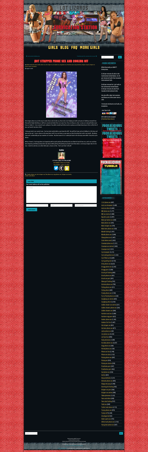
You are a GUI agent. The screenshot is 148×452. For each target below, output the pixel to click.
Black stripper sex (106, 226)
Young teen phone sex (107, 425)
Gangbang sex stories (107, 299)
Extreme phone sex (106, 284)
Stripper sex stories (66, 174)
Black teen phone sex (107, 229)
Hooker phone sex (41, 64)
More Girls (90, 48)
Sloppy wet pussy (106, 384)
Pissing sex (104, 360)
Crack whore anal (106, 240)
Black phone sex (106, 223)
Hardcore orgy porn (107, 316)
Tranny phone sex (106, 410)
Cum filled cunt (105, 258)
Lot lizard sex (105, 337)
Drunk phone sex (106, 275)
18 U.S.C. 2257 (70, 445)
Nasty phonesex (105, 340)
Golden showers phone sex (108, 308)
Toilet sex (104, 404)
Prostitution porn (106, 369)
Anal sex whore (105, 208)
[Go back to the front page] (74, 23)
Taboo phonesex (106, 395)
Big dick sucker (34, 64)
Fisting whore (105, 290)
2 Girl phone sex (106, 202)
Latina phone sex (106, 331)
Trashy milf (104, 413)
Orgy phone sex (63, 64)
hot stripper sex (41, 174)
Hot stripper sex (49, 64)
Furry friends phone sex (108, 296)
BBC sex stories (105, 214)
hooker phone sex (31, 174)
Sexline (103, 375)
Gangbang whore (106, 302)
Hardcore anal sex (106, 313)
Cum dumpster (105, 252)
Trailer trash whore (32, 66)
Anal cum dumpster (106, 205)
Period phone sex (106, 348)
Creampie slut (105, 249)
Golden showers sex (107, 310)
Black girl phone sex (107, 220)
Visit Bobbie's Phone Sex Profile (61, 162)
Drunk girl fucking (106, 272)
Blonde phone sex (106, 234)
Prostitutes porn (70, 64)
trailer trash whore (30, 176)
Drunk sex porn (105, 278)
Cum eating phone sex (107, 255)
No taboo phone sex (107, 343)
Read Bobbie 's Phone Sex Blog (61, 165)
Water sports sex (106, 419)
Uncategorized (105, 416)
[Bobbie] (61, 155)
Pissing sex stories (106, 363)
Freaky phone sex (106, 293)
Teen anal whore (106, 398)
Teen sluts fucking (106, 401)
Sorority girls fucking (107, 387)
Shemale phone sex (106, 381)
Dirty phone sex (105, 264)
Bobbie (27, 64)
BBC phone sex (105, 211)
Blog (64, 48)
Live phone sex (56, 64)
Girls (53, 48)
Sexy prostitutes (77, 64)
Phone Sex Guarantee (76, 445)
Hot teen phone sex (106, 328)
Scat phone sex (105, 372)
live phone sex (49, 174)
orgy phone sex (57, 174)
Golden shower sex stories (108, 305)
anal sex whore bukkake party (34, 56)
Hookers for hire (106, 322)
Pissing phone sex (106, 357)
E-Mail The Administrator (62, 448)
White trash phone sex (107, 422)
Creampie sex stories (107, 246)
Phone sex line (105, 351)
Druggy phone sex (106, 267)
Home (66, 445)
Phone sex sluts (105, 354)
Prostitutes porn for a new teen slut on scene (86, 56)
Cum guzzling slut (106, 261)
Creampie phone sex (107, 243)
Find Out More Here (108, 119)
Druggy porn (105, 269)
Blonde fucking (105, 231)
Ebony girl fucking (106, 281)
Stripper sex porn (85, 64)
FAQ (74, 48)
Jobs (82, 445)
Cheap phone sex (106, 237)
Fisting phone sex (106, 287)
